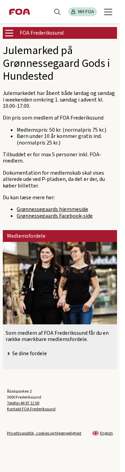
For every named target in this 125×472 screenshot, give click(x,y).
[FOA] (19, 12)
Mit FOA (86, 11)
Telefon (23, 403)
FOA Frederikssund (42, 33)
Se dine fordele (29, 353)
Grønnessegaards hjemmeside (52, 209)
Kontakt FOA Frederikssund (31, 409)
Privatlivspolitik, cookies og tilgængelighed (44, 433)
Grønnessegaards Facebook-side (55, 216)
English (106, 433)
